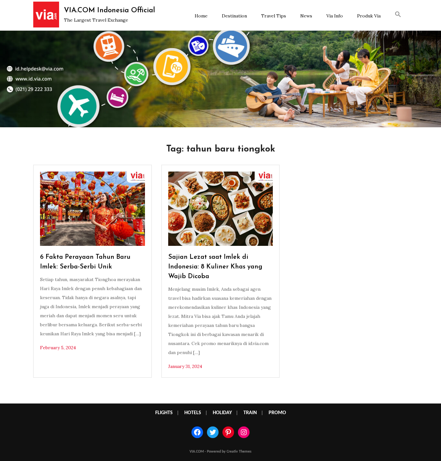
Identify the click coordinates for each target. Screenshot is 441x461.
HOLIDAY (222, 412)
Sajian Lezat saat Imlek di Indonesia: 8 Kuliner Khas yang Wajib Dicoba (215, 267)
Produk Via (369, 16)
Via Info (334, 16)
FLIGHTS (164, 412)
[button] (398, 15)
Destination (234, 16)
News (306, 16)
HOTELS (192, 412)
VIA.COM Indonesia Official (109, 10)
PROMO (277, 412)
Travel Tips (273, 16)
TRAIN (250, 412)
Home (201, 16)
